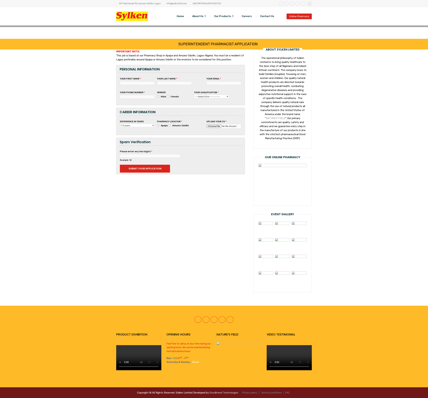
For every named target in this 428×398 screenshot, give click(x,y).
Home (180, 16)
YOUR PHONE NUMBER (132, 92)
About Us (197, 16)
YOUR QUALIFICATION (206, 92)
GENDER (161, 92)
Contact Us (267, 16)
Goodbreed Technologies (223, 392)
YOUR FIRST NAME (130, 78)
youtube (303, 3)
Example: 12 (126, 160)
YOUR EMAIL (213, 78)
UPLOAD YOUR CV (216, 121)
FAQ (287, 392)
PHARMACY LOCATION (169, 121)
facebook (281, 3)
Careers (247, 16)
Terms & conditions (271, 392)
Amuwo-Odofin (180, 125)
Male (163, 96)
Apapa (164, 125)
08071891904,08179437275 (207, 3)
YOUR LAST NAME (167, 78)
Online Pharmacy (299, 16)
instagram (292, 3)
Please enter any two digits (136, 151)
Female (175, 96)
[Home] (173, 44)
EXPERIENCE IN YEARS (132, 121)
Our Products (222, 16)
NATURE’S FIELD (275, 118)
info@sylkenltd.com (177, 3)
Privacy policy (249, 392)
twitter (286, 3)
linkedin (297, 3)
